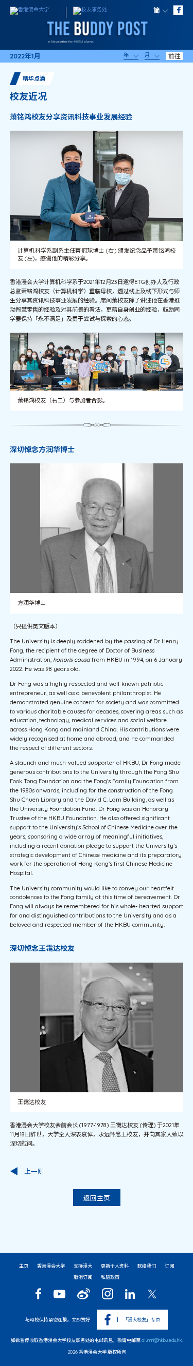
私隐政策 (110, 1277)
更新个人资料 (115, 1266)
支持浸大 (83, 1266)
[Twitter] (152, 1294)
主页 (23, 1266)
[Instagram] (107, 1293)
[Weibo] (83, 1293)
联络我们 (146, 1266)
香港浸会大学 (51, 1266)
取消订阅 (83, 1277)
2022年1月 (25, 56)
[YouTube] (59, 1294)
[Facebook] (38, 1293)
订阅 (169, 1266)
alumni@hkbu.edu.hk (162, 1340)
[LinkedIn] (130, 1294)
